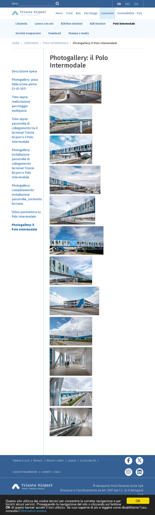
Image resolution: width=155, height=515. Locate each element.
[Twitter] (139, 461)
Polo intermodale (124, 23)
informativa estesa (33, 510)
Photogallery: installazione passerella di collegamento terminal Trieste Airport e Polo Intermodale (23, 163)
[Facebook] (128, 461)
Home (15, 43)
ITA (119, 3)
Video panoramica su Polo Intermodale (26, 214)
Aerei (59, 13)
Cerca (15, 3)
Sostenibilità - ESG (129, 13)
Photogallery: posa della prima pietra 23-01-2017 (25, 84)
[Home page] (29, 13)
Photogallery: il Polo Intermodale (24, 227)
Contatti (46, 472)
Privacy (38, 460)
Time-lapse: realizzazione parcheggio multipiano (21, 103)
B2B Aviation (97, 23)
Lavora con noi (44, 23)
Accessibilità (88, 460)
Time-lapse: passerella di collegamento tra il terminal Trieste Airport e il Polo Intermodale (25, 130)
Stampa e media (78, 33)
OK (138, 500)
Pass (57, 472)
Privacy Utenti (55, 460)
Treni (69, 13)
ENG (127, 3)
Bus (78, 13)
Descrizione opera (24, 71)
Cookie (72, 460)
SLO (136, 3)
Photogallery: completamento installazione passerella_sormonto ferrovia (27, 195)
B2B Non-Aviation (71, 23)
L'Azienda (21, 23)
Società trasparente (28, 33)
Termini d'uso (21, 460)
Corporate (107, 13)
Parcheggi (90, 13)
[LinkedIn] (139, 472)
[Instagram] (128, 472)
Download (54, 33)
